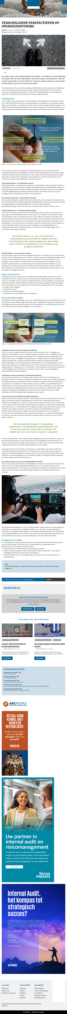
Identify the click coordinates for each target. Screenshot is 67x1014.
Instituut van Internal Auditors (33, 7)
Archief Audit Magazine (41, 991)
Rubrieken (23, 993)
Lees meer (7, 658)
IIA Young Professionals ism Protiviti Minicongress (16, 690)
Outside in (57, 640)
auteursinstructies (28, 579)
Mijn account (5, 991)
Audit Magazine (33, 3)
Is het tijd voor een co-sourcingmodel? (14, 645)
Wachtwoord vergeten (9, 993)
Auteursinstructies (39, 998)
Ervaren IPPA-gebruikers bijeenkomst (13, 682)
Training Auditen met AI (9, 673)
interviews (43, 649)
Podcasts (23, 998)
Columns (22, 995)
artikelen (6, 68)
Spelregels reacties (40, 995)
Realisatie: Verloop (38, 1012)
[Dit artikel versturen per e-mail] (60, 579)
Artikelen (22, 991)
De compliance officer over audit (49, 645)
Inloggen (40, 609)
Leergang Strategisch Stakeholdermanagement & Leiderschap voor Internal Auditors (26, 686)
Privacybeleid (38, 993)
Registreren (27, 609)
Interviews (23, 988)
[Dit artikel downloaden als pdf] (63, 579)
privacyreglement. (33, 604)
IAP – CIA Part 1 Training (9, 678)
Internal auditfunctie (56, 68)
